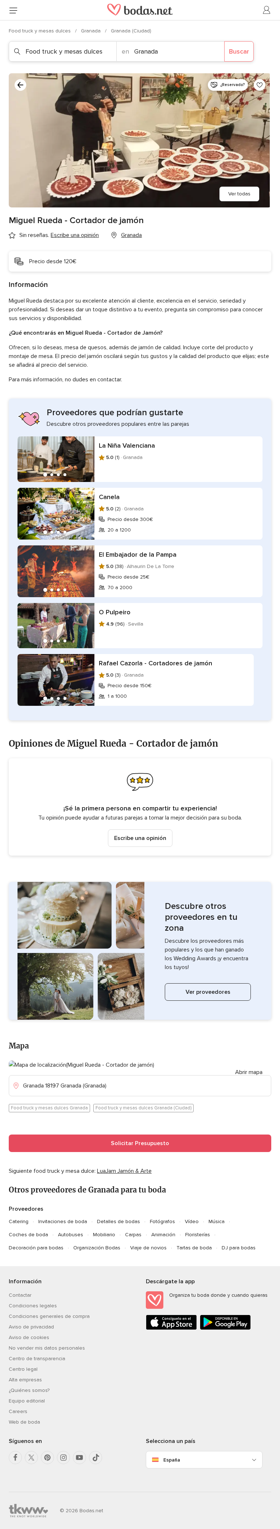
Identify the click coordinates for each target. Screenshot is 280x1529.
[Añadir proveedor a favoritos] (259, 85)
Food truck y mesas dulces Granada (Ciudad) (143, 1108)
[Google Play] (225, 1328)
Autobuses (70, 1235)
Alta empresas (25, 1380)
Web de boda (24, 1422)
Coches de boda (28, 1235)
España (171, 1460)
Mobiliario (104, 1235)
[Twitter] (31, 1457)
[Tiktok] (95, 1457)
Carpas (133, 1235)
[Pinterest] (47, 1457)
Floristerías (197, 1235)
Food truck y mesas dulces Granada (49, 1108)
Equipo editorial (27, 1401)
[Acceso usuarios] (267, 10)
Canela (109, 497)
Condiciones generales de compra (49, 1316)
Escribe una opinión (140, 838)
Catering (18, 1221)
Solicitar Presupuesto (140, 1143)
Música (217, 1221)
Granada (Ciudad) (131, 31)
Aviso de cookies (29, 1337)
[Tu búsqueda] (20, 85)
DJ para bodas (239, 1248)
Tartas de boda (194, 1248)
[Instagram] (63, 1457)
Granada (91, 31)
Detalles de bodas (118, 1221)
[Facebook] (15, 1457)
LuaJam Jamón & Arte (124, 1171)
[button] (140, 807)
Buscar (239, 51)
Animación (163, 1235)
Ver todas (239, 194)
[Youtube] (79, 1457)
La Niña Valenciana (127, 445)
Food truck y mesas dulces (40, 31)
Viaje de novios (148, 1248)
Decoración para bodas (36, 1248)
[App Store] (171, 1328)
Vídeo (192, 1221)
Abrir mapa (248, 1072)
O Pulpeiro (115, 612)
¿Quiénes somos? (29, 1390)
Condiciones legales (33, 1306)
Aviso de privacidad (31, 1327)
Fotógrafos (162, 1221)
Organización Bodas (96, 1248)
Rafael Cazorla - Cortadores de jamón (155, 663)
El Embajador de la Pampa (137, 554)
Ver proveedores (208, 992)
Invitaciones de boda (62, 1221)
